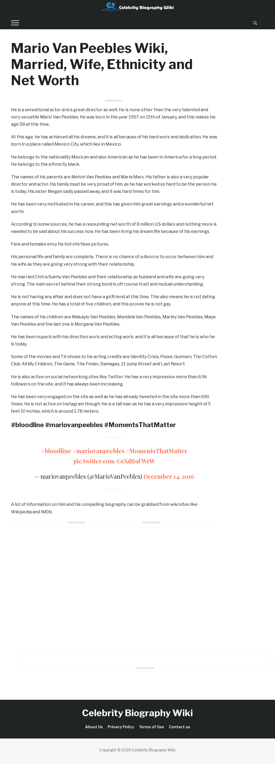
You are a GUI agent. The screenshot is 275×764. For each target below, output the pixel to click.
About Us (94, 727)
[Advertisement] (114, 589)
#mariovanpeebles (98, 451)
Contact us (179, 727)
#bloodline (56, 451)
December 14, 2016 (168, 476)
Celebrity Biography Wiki (137, 712)
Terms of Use (151, 727)
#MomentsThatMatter (156, 451)
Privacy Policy (121, 727)
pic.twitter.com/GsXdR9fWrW (114, 461)
